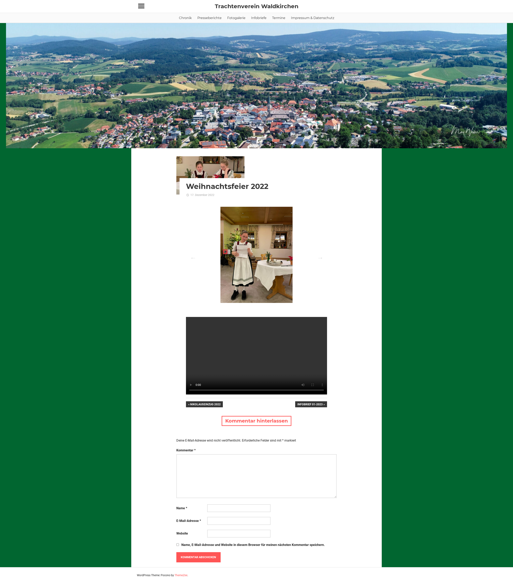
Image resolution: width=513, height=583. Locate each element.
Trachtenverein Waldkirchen (256, 6)
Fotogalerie (236, 18)
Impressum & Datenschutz (312, 18)
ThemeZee (181, 575)
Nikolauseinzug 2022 (205, 404)
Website (182, 533)
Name (181, 508)
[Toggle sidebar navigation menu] (141, 6)
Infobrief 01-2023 (310, 404)
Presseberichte (209, 18)
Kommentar (186, 450)
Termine (278, 18)
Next (319, 256)
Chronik (185, 18)
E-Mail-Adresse (188, 521)
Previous (192, 256)
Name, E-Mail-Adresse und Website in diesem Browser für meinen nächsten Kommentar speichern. (253, 545)
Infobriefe (259, 18)
